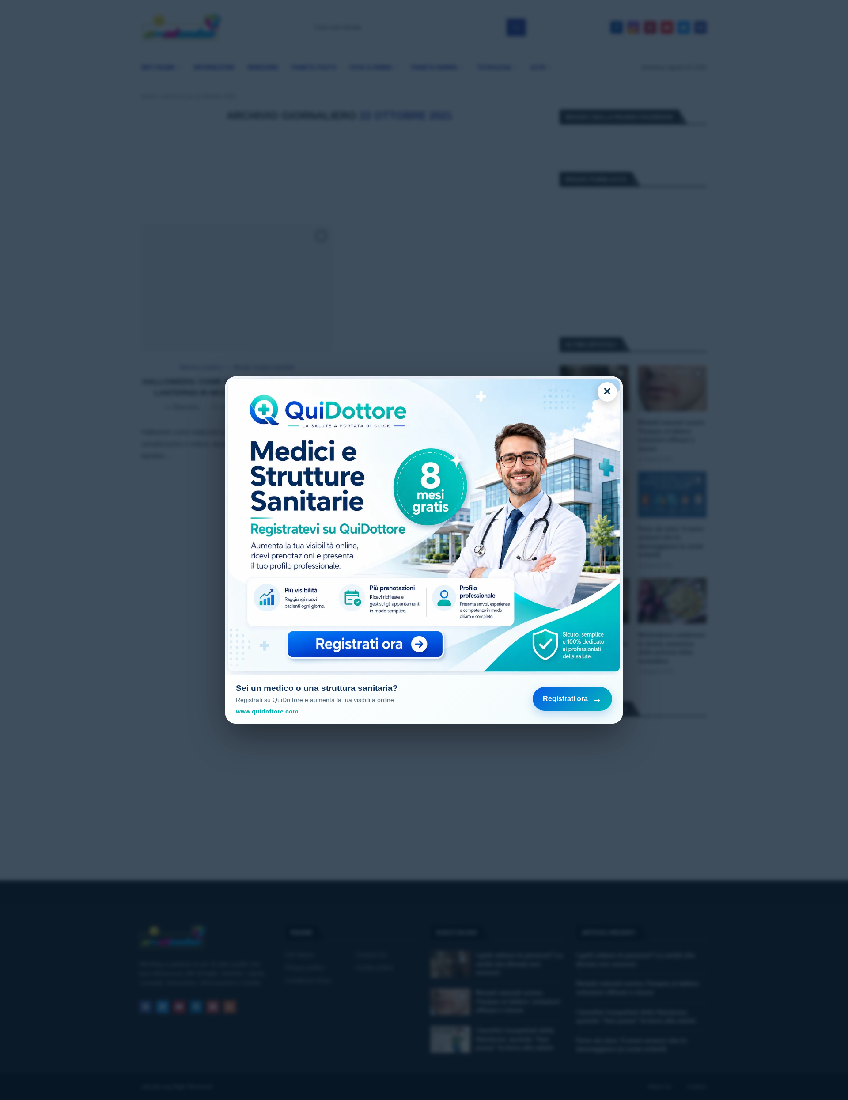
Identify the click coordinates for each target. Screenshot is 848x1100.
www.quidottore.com (267, 711)
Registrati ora (572, 698)
